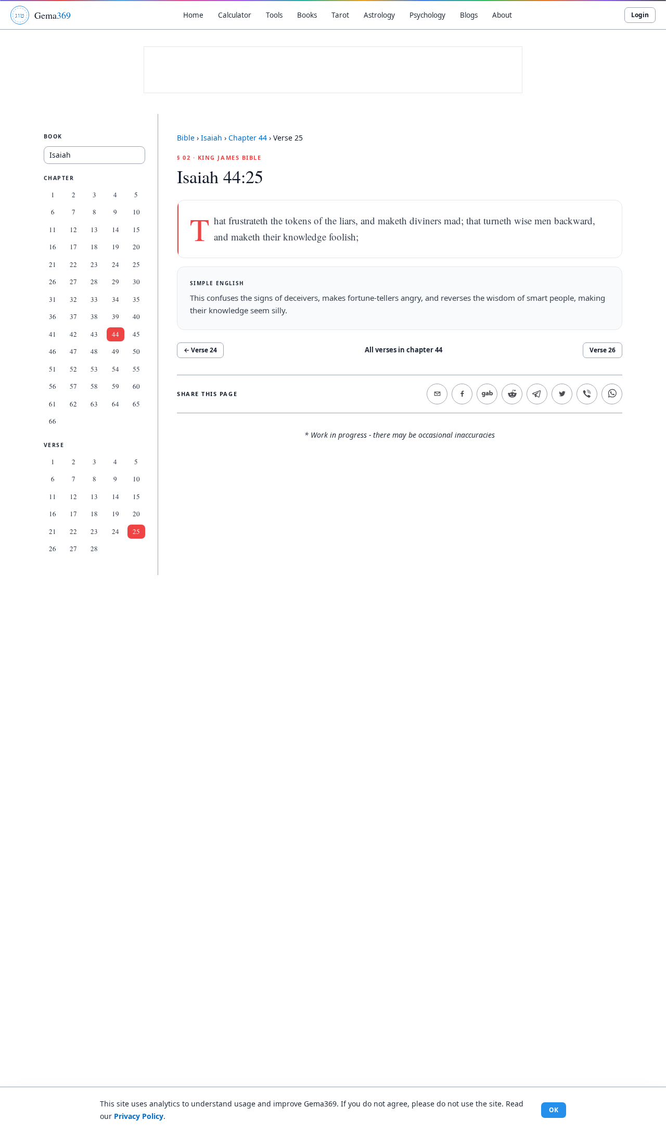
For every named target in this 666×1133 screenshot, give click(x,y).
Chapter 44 (247, 138)
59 (115, 386)
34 (115, 299)
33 (94, 299)
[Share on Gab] (487, 394)
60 (136, 386)
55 (136, 369)
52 (73, 369)
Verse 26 (603, 350)
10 (136, 212)
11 (52, 229)
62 (73, 404)
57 (73, 386)
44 (115, 334)
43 (94, 334)
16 (52, 246)
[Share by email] (437, 394)
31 (52, 299)
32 (73, 299)
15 (136, 229)
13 (94, 229)
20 (136, 246)
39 (115, 316)
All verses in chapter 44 (403, 349)
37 (73, 316)
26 (52, 281)
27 (73, 281)
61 (52, 404)
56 (52, 386)
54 (115, 369)
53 (94, 369)
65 (136, 404)
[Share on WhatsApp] (612, 394)
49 (115, 351)
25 (136, 264)
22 (73, 264)
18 (94, 246)
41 (52, 334)
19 (115, 246)
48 (94, 351)
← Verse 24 (200, 350)
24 (115, 264)
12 (73, 229)
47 (73, 351)
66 (52, 421)
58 (94, 386)
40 (136, 316)
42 (73, 334)
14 (115, 229)
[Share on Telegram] (537, 394)
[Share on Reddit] (512, 394)
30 (136, 281)
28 (94, 281)
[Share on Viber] (587, 394)
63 (94, 404)
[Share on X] (562, 394)
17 (73, 246)
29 (115, 281)
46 (52, 351)
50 (136, 351)
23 (94, 264)
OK (553, 1109)
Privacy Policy (138, 1116)
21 (52, 264)
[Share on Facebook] (462, 394)
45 (136, 334)
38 (94, 316)
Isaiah (211, 138)
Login (640, 14)
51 (52, 369)
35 (136, 299)
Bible (186, 138)
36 (52, 316)
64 (115, 404)
